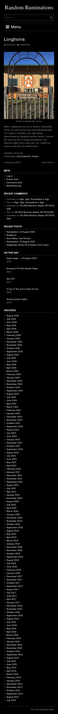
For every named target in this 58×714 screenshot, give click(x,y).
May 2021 (11, 491)
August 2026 (12, 315)
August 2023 (12, 429)
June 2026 (11, 322)
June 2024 (11, 400)
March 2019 (12, 540)
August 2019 (12, 530)
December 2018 (14, 547)
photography (24, 156)
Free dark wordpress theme (42, 709)
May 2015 (11, 667)
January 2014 (13, 680)
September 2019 (14, 527)
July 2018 (11, 563)
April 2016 (11, 632)
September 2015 (14, 654)
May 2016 (11, 628)
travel (35, 156)
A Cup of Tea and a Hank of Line (22, 289)
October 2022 (13, 446)
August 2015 (12, 658)
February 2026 (13, 335)
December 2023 (14, 416)
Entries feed (12, 179)
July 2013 (11, 700)
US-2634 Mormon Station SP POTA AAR (34, 212)
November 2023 (14, 420)
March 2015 (12, 674)
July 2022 (11, 456)
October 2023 (13, 423)
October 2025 (13, 348)
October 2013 (13, 690)
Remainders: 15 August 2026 (20, 241)
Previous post (13, 163)
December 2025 (14, 341)
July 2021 (11, 488)
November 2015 (14, 648)
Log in (9, 176)
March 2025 (12, 371)
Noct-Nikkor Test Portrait (18, 238)
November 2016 (14, 609)
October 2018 (13, 553)
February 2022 (13, 469)
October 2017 (13, 583)
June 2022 (11, 459)
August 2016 (12, 618)
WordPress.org (13, 186)
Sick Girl (10, 278)
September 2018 (14, 557)
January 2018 (13, 573)
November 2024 (14, 384)
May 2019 (11, 534)
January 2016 (13, 641)
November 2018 (14, 550)
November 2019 (14, 521)
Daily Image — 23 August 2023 (21, 258)
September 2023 (14, 426)
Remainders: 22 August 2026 (20, 232)
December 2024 (14, 381)
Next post (47, 163)
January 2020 (13, 514)
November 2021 (14, 478)
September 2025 (14, 351)
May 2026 (11, 325)
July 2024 (11, 397)
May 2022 (11, 462)
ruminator (24, 45)
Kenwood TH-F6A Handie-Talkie (22, 268)
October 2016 (13, 612)
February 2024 (13, 410)
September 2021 (14, 482)
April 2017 (11, 599)
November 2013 (14, 687)
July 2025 (11, 358)
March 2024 (12, 407)
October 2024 (13, 387)
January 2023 (13, 439)
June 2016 (11, 625)
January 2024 (13, 413)
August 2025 (12, 355)
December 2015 (14, 645)
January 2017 (13, 602)
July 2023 (11, 433)
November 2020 (14, 498)
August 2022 (12, 452)
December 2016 (14, 605)
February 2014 (13, 677)
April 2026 (11, 328)
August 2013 (12, 697)
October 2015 (13, 651)
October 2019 (13, 524)
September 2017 (14, 586)
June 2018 (11, 566)
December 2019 (14, 517)
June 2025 (11, 361)
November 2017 (14, 579)
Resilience (11, 235)
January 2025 (13, 377)
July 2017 (11, 592)
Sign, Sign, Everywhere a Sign (34, 199)
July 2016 (11, 622)
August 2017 (12, 589)
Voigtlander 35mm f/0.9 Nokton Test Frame (27, 245)
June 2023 (11, 436)
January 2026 (13, 338)
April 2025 (11, 368)
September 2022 (14, 449)
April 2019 (11, 537)
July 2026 (11, 319)
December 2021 (14, 475)
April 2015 (11, 671)
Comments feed (14, 182)
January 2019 (13, 544)
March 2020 (12, 511)
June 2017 (11, 596)
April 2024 (11, 403)
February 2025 (13, 374)
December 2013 (14, 684)
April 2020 (11, 508)
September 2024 (14, 390)
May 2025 (11, 364)
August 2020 (12, 501)
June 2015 (11, 664)
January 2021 (13, 495)
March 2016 (12, 635)
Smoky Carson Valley (16, 299)
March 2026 (12, 332)
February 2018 (13, 570)
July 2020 (11, 504)
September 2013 (14, 693)
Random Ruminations (29, 7)
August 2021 (12, 485)
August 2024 (12, 394)
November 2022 (14, 442)
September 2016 (14, 615)
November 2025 (14, 345)
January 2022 (13, 472)
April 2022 (11, 465)
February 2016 (13, 638)
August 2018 (12, 560)
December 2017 (14, 576)
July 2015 (11, 661)
